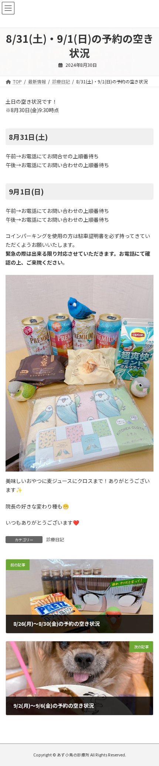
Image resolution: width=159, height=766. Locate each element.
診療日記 (55, 539)
